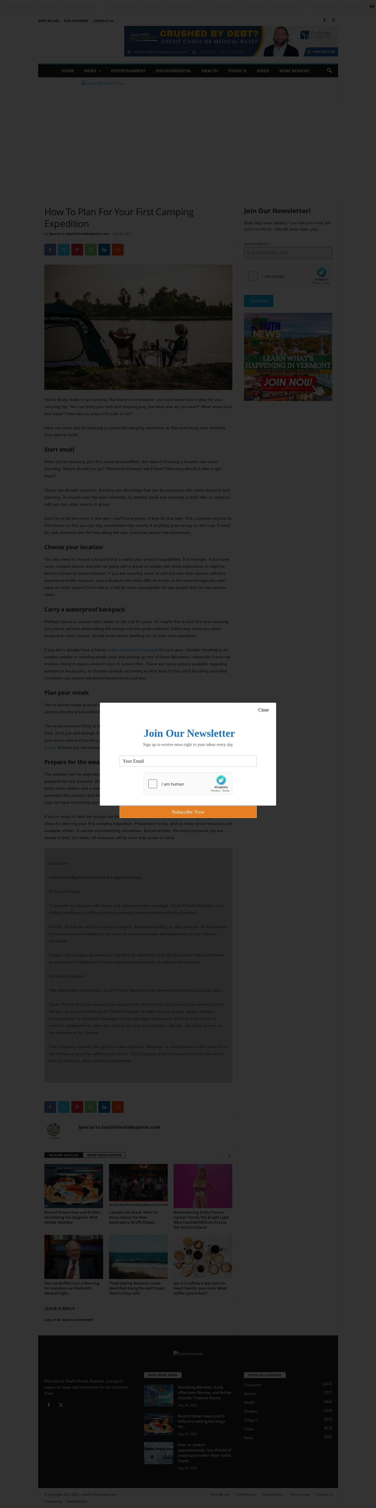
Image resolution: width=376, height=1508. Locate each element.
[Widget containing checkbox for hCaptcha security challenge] (188, 784)
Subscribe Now (188, 812)
